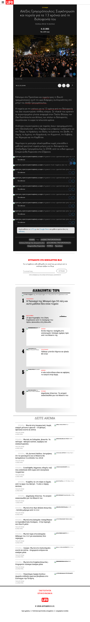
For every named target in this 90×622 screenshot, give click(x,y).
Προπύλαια (58, 246)
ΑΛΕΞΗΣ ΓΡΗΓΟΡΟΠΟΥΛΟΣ (51, 240)
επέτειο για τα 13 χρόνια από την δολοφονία (52, 108)
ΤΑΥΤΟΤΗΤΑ (45, 591)
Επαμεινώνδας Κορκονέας (36, 246)
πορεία (45, 97)
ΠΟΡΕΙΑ (50, 246)
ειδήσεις (22, 231)
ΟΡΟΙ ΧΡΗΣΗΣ (33, 275)
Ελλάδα (31, 240)
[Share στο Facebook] (70, 160)
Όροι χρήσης (26, 611)
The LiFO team (45, 32)
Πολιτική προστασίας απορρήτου (43, 611)
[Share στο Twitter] (73, 160)
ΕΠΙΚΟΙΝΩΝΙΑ (45, 593)
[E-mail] (68, 85)
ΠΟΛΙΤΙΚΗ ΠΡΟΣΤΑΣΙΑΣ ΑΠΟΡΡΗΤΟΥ (50, 275)
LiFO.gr (33, 229)
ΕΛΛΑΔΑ (45, 7)
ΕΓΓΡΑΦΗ (62, 271)
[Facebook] (71, 74)
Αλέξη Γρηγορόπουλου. (36, 102)
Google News (44, 229)
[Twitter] (74, 74)
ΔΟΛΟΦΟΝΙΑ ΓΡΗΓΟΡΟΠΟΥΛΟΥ (59, 243)
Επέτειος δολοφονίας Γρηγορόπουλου (31, 243)
